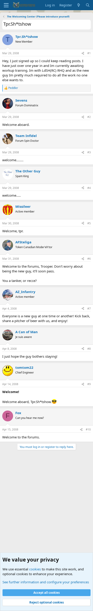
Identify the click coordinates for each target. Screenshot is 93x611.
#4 (89, 188)
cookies (35, 569)
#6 (89, 259)
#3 (89, 152)
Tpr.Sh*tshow (26, 36)
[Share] (83, 53)
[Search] (87, 5)
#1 (89, 53)
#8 (89, 349)
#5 (89, 223)
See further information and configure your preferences (45, 582)
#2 (89, 117)
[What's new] (78, 5)
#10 (88, 429)
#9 (89, 384)
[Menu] (6, 5)
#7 (89, 308)
